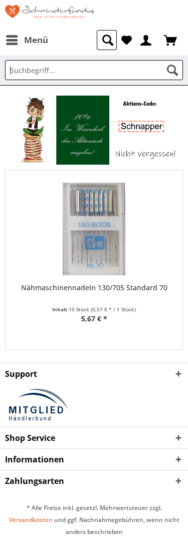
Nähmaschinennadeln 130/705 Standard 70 (94, 287)
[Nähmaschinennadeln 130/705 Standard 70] (94, 229)
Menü (36, 40)
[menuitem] (26, 40)
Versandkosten (31, 519)
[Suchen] (172, 70)
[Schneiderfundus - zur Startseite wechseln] (49, 15)
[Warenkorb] (171, 39)
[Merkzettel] (126, 39)
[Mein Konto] (146, 39)
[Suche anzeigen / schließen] (107, 40)
